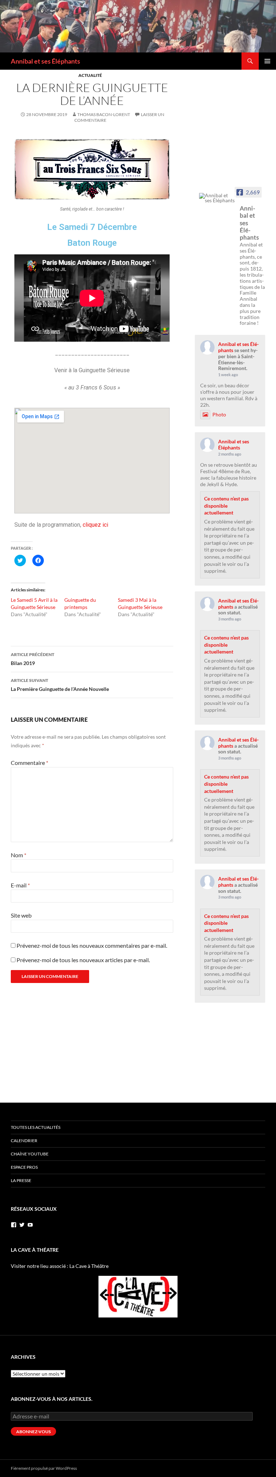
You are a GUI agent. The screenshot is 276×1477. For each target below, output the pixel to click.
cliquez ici (95, 524)
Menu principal (267, 61)
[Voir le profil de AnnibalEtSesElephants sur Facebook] (14, 1225)
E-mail (20, 885)
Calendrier (24, 1140)
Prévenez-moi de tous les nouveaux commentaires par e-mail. (92, 945)
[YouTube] (30, 1225)
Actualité (90, 75)
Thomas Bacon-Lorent (103, 114)
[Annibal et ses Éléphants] (217, 198)
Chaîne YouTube (30, 1154)
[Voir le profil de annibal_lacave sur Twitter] (22, 1225)
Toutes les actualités (35, 1127)
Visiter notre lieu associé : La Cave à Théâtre (60, 1266)
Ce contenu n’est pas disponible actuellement (226, 505)
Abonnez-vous (33, 1431)
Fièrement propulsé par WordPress (44, 1468)
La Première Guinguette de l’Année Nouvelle (60, 685)
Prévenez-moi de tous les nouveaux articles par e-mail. (83, 959)
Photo (219, 414)
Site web (21, 915)
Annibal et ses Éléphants (45, 61)
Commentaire (29, 762)
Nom (18, 854)
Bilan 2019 (32, 659)
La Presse (21, 1180)
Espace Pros (24, 1167)
